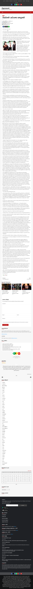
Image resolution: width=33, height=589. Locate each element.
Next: (29, 279)
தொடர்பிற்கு (16, 2)
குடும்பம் (9, 22)
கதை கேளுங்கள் (4, 514)
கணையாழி (3, 398)
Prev (2, 377)
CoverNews (18, 587)
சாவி (3, 409)
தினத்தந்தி (3, 431)
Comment (4, 303)
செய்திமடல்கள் (4, 516)
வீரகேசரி (3, 464)
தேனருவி (3, 442)
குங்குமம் (3, 404)
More (15, 526)
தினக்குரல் (3, 429)
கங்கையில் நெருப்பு (7, 547)
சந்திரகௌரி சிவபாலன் (26, 292)
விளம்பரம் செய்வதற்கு (5, 518)
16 (29, 477)
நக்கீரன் (3, 445)
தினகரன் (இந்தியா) (4, 426)
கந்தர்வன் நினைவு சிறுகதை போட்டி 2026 (7, 344)
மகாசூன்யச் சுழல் (7, 542)
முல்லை (3, 458)
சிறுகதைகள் (5, 8)
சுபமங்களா (3, 415)
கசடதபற (3, 396)
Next (30, 377)
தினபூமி (3, 434)
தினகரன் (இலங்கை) (4, 428)
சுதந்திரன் (3, 412)
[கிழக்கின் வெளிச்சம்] (16, 287)
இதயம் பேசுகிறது (4, 385)
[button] (2, 12)
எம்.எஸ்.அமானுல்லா (9, 552)
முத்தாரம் (3, 456)
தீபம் (2, 439)
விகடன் (3, 461)
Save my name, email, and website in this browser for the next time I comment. (15, 322)
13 (16, 477)
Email (18, 314)
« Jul (16, 484)
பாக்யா (3, 447)
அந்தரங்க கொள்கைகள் (5, 521)
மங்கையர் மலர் (4, 450)
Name (3, 314)
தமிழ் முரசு (3, 420)
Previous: (6, 279)
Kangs (3, 547)
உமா (2, 393)
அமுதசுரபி (3, 382)
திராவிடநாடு (4, 437)
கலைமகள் (3, 399)
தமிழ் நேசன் (3, 418)
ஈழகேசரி (3, 388)
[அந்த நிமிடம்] (26, 287)
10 (3, 477)
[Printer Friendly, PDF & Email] (5, 275)
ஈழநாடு (3, 390)
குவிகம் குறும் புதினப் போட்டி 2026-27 (7, 343)
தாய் (2, 423)
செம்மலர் (3, 417)
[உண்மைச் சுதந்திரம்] (6, 287)
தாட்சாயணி (15, 292)
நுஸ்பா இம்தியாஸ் (10, 21)
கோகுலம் (3, 407)
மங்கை (3, 448)
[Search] (30, 12)
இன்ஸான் (3, 387)
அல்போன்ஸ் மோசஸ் (6, 292)
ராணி (3, 459)
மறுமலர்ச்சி (3, 453)
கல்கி (3, 401)
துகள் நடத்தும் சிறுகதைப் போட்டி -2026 (7, 345)
